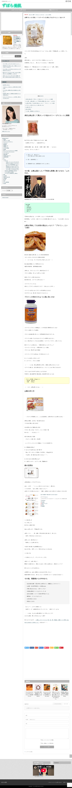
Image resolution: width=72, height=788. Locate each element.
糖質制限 (5, 144)
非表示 (41, 96)
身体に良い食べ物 (7, 177)
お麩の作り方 (28, 107)
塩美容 (5, 139)
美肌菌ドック (6, 146)
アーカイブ (4, 190)
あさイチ (30, 14)
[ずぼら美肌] (12, 7)
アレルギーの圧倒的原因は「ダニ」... (12, 164)
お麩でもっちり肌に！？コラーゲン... (12, 163)
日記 (4, 180)
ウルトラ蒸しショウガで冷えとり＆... (12, 169)
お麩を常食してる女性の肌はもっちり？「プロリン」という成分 (40, 103)
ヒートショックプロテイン (8, 141)
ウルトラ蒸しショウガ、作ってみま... (12, 168)
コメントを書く (48, 14)
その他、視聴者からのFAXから (32, 111)
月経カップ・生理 (7, 140)
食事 (33, 14)
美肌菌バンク (6, 145)
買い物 (5, 179)
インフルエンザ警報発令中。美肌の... (11, 173)
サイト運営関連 (6, 182)
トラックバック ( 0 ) (57, 703)
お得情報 (5, 178)
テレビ (3, 60)
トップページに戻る (28, 751)
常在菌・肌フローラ (7, 155)
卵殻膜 (5, 149)
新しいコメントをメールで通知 (47, 740)
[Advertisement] (11, 21)
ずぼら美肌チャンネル (39, 776)
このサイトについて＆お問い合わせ (18, 10)
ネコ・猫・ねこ (6, 153)
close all (6, 138)
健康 (3, 82)
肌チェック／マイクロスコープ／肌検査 (10, 150)
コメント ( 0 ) (66, 703)
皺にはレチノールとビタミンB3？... (12, 165)
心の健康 (5, 175)
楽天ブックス (44, 503)
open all (3, 138)
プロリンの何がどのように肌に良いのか (34, 105)
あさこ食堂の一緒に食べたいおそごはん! (49, 494)
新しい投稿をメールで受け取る (47, 743)
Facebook (56, 762)
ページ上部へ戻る (71, 756)
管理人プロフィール (53, 10)
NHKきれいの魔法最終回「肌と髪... (11, 170)
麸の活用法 (28, 109)
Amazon (43, 500)
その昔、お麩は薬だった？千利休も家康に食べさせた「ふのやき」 (40, 101)
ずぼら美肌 (4, 782)
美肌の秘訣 (5, 154)
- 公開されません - (31, 719)
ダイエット (38, 14)
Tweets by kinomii (5, 197)
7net (43, 504)
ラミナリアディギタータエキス (9, 151)
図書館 (43, 506)
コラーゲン (42, 14)
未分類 (5, 183)
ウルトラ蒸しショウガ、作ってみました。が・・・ (12, 63)
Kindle (43, 501)
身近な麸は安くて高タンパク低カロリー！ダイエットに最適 (39, 99)
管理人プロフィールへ (6, 131)
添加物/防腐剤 (6, 156)
